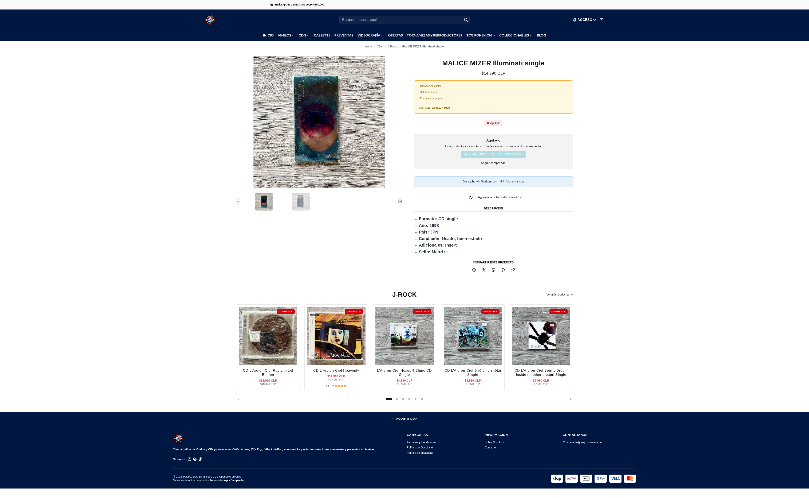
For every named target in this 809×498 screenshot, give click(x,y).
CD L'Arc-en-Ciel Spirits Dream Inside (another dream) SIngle (541, 373)
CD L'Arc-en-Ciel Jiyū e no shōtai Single (473, 373)
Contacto (490, 447)
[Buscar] (466, 20)
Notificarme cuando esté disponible (495, 154)
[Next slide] (399, 202)
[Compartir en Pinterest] (503, 270)
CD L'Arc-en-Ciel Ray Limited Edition (268, 373)
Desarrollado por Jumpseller (227, 480)
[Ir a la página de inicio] (210, 20)
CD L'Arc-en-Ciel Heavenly (336, 370)
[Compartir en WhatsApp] (493, 270)
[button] (389, 398)
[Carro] (601, 20)
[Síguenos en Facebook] (195, 459)
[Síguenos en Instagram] (189, 459)
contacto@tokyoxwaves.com (585, 442)
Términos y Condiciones (421, 442)
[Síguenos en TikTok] (200, 459)
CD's (380, 46)
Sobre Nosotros (494, 442)
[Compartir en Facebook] (474, 270)
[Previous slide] (239, 202)
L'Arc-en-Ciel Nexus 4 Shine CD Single (404, 373)
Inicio (368, 46)
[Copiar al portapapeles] (512, 270)
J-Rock (392, 46)
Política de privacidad (420, 452)
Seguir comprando (493, 163)
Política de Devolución (420, 447)
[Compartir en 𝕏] (484, 270)
